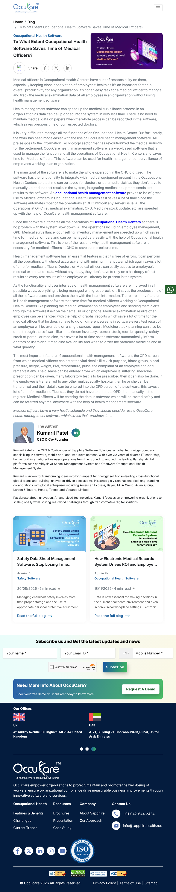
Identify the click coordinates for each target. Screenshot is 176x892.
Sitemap (151, 883)
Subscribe (115, 667)
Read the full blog (31, 616)
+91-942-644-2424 (139, 814)
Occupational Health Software (37, 35)
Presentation (63, 820)
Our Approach (91, 820)
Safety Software (28, 578)
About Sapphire (92, 813)
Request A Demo (140, 689)
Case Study (62, 828)
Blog (31, 22)
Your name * (16, 653)
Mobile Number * (149, 653)
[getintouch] (116, 814)
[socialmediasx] (17, 851)
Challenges (22, 820)
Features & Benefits (28, 813)
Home (18, 22)
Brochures (61, 813)
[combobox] (126, 653)
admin (22, 573)
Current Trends (25, 828)
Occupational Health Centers (117, 222)
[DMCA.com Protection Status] (57, 873)
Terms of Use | (132, 883)
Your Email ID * (76, 653)
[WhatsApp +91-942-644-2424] (170, 292)
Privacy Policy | (106, 883)
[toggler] (158, 7)
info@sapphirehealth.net (142, 825)
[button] (81, 749)
